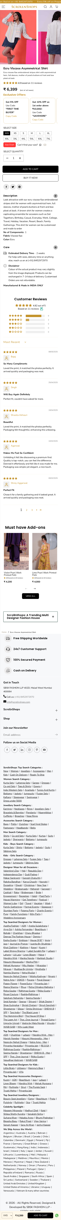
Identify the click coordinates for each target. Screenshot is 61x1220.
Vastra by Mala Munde (33, 1023)
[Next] (34, 588)
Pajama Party (27, 910)
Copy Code (11, 116)
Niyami (51, 976)
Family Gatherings (12, 906)
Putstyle (7, 1102)
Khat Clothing (10, 947)
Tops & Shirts (24, 786)
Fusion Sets (42, 793)
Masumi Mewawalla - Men (35, 1038)
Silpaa (20, 1008)
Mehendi (34, 888)
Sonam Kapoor (10, 1125)
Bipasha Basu (10, 1121)
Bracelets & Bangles (13, 812)
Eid (21, 903)
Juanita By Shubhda (40, 943)
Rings (30, 808)
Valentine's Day (11, 870)
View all (30, 596)
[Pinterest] (19, 187)
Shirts (6, 835)
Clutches (23, 824)
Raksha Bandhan (12, 881)
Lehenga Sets (23, 782)
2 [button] (26, 510)
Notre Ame (9, 979)
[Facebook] (6, 187)
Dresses (45, 782)
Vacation (38, 903)
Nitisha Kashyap (37, 976)
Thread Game (48, 1019)
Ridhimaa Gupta (26, 990)
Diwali (18, 885)
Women (15, 771)
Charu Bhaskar (32, 933)
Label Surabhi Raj (36, 951)
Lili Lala (17, 954)
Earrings (7, 808)
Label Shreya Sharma (14, 951)
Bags (5, 824)
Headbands (22, 827)
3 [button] (32, 510)
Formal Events (31, 906)
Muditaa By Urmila (23, 969)
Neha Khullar (28, 972)
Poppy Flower (10, 983)
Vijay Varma (40, 1121)
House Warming (11, 899)
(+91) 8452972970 (24, 696)
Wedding (8, 888)
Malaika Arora (26, 1117)
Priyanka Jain (41, 983)
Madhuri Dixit (31, 1110)
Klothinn (24, 947)
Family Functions (18, 914)
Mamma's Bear (35, 1068)
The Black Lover (30, 1012)
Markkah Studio (45, 958)
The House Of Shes (34, 1016)
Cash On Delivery (19, 774)
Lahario (7, 954)
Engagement (10, 896)
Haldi (34, 896)
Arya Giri (7, 929)
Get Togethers (29, 899)
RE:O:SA (45, 1045)
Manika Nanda (27, 958)
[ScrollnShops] (24, 6)
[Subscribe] (56, 735)
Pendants (31, 812)
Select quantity (13, 151)
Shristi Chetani (29, 1005)
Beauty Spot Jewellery (14, 1098)
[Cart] (56, 6)
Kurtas (42, 835)
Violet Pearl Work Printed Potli (13, 574)
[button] (10, 83)
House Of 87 (36, 940)
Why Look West (25, 1026)
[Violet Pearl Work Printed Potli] (16, 551)
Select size (10, 127)
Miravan (7, 969)
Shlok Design (45, 1001)
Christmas (29, 885)
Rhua (23, 987)
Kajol (43, 1110)
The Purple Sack (36, 1087)
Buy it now (31, 177)
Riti (5, 1087)
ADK (23, 925)
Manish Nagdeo (11, 1038)
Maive (41, 954)
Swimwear (32, 797)
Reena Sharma (10, 987)
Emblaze (23, 940)
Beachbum (40, 929)
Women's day (10, 903)
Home (4, 632)
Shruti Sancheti (47, 1005)
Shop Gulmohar (11, 1005)
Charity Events (44, 910)
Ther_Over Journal (29, 1019)
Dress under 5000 (12, 800)
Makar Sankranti (11, 878)
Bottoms (7, 793)
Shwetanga (9, 1008)
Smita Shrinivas (34, 1008)
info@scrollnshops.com (18, 702)
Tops (46, 859)
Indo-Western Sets (12, 790)
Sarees (35, 782)
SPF (5, 1012)
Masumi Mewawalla (13, 962)
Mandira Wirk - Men (42, 1035)
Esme (31, 1098)
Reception (24, 896)
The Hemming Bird (13, 1016)
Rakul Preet (25, 1121)
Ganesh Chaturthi (31, 878)
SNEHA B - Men (42, 1052)
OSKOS (20, 979)
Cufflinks (7, 816)
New (5, 771)
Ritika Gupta (43, 990)
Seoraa (22, 1001)
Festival (43, 899)
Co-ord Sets (9, 786)
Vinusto (51, 1023)
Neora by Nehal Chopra (15, 976)
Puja (5, 914)
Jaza (5, 943)
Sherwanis (18, 839)
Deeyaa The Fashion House (17, 936)
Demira (36, 936)
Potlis (14, 824)
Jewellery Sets (42, 808)
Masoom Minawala (12, 1110)
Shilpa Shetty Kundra (14, 1114)
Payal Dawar (43, 979)
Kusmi (42, 947)
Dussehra (8, 885)
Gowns (36, 786)
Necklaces (19, 808)
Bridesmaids (21, 888)
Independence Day (12, 874)
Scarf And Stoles (38, 824)
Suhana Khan (10, 1117)
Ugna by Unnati (11, 1023)
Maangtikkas (44, 812)
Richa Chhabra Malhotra (40, 987)
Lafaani (51, 951)
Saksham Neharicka (13, 998)
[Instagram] (29, 750)
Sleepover (46, 906)
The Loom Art (10, 1019)
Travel (28, 903)
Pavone (30, 979)
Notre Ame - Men (38, 1042)
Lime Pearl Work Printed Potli (44, 574)
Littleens (21, 1068)
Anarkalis (29, 790)
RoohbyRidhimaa (29, 994)
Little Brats (9, 1068)
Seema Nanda (33, 998)
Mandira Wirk (10, 958)
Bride (38, 892)
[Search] (45, 6)
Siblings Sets (9, 851)
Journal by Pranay (19, 943)
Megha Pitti (32, 962)
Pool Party (44, 896)
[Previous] (26, 588)
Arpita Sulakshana (37, 925)
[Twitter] (13, 187)
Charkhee (18, 933)
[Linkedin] (22, 750)
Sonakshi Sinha (35, 1114)
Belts (33, 827)
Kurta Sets (8, 782)
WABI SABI (9, 1026)
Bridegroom (27, 892)
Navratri (43, 881)
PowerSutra (26, 983)
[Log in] (51, 6)
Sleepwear (18, 797)
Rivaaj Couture (10, 994)
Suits (50, 835)
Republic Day (35, 870)
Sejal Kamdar (10, 1001)
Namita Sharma (11, 972)
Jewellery (25, 771)
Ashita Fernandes (24, 929)
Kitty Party (35, 914)
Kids (5, 774)
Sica (28, 1102)
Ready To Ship (37, 774)
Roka (16, 892)
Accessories (39, 771)
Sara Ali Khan (27, 1125)
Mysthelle (40, 969)
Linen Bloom (29, 954)
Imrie (47, 940)
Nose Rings (32, 816)
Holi (24, 870)
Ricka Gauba (9, 990)
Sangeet (45, 888)
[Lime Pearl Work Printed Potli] (44, 551)
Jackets (18, 793)
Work (47, 903)
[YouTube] (44, 750)
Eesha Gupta (9, 940)
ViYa (21, 1071)
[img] (10, 352)
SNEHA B (49, 1008)
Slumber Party (10, 910)
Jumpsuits (29, 793)
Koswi (34, 947)
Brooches (19, 816)
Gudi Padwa (31, 874)
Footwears (8, 827)
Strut (23, 1087)
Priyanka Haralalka (13, 1045)
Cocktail (7, 892)
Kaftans (7, 797)
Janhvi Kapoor (43, 1125)
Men (49, 771)
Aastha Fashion (11, 925)
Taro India (15, 1012)
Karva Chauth (30, 881)
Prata (52, 1098)
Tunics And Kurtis (46, 790)
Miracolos (41, 965)
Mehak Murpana (11, 965)
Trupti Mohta (9, 1090)
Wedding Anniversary (14, 917)
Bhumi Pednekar (44, 1117)
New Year (42, 885)
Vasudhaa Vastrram (13, 1060)
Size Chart (9, 144)
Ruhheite (13, 1087)
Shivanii (32, 1001)
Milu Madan (28, 965)
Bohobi (7, 933)
